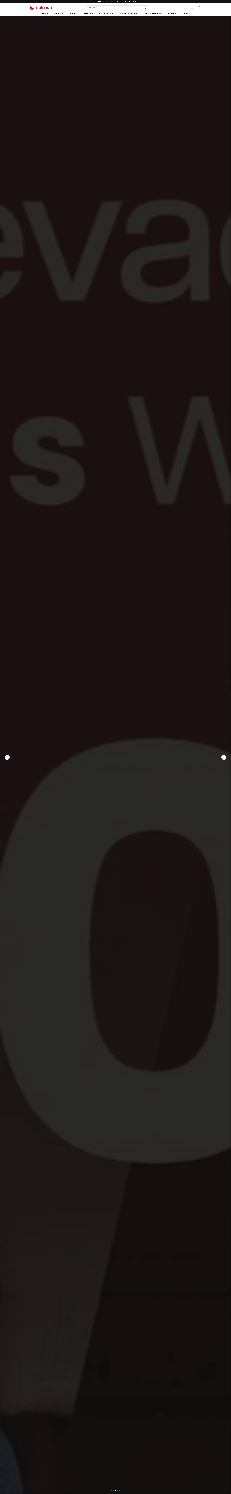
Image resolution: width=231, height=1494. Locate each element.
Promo (185, 13)
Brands (172, 13)
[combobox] (117, 7)
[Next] (223, 757)
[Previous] (7, 757)
